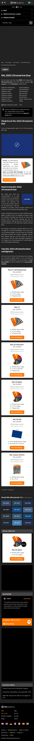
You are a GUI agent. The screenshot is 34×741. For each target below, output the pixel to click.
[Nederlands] (2, 724)
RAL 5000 (6, 503)
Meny (5, 10)
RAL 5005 (17, 509)
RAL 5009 (17, 516)
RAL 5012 (17, 523)
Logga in (5, 69)
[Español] (23, 724)
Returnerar (4, 732)
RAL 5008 (6, 516)
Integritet (20, 732)
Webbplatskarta (12, 730)
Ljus (21, 7)
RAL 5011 (6, 523)
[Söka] (31, 23)
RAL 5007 (28, 509)
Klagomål (12, 732)
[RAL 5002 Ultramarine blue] (17, 145)
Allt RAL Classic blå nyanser (24, 497)
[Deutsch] (11, 724)
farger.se (9, 707)
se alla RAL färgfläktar (7, 490)
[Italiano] (19, 724)
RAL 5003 (28, 503)
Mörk (13, 7)
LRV (2, 105)
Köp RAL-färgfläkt (9, 531)
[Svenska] (30, 2)
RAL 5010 (28, 516)
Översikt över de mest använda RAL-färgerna (15, 688)
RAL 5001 (17, 503)
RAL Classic (12, 14)
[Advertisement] (17, 43)
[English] (6, 724)
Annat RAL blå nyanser (11, 497)
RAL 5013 (28, 523)
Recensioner (7, 594)
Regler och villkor (23, 730)
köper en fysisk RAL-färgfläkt (13, 172)
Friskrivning (4, 735)
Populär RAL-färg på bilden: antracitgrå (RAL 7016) (17, 692)
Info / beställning (9, 180)
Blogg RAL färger (8, 685)
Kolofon (3, 730)
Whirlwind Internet (15, 738)
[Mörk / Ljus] (17, 7)
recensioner (15, 620)
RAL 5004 (6, 509)
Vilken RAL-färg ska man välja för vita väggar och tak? (16, 696)
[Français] (15, 724)
